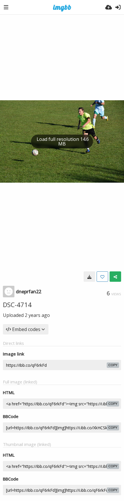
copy (112, 365)
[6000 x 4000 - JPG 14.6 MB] (89, 276)
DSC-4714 (17, 304)
